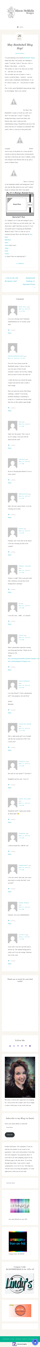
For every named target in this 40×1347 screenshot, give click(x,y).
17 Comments (20, 263)
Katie (6, 242)
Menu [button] (21, 27)
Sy (5, 256)
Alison (7, 245)
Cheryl (7, 253)
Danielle (22, 761)
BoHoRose (8, 240)
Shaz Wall (23, 306)
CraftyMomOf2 (24, 681)
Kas (31, 234)
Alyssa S (22, 934)
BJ (19, 603)
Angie (6, 248)
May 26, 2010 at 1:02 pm (16, 358)
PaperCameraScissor (15, 356)
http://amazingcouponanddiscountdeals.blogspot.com (23, 658)
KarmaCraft (23, 865)
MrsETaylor (23, 494)
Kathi (6, 251)
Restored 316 (32, 1339)
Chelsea (22, 459)
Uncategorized (19, 53)
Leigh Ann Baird (25, 724)
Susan (21, 635)
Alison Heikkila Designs (20, 12)
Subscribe (10, 1134)
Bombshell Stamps (29, 58)
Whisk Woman (24, 902)
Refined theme (21, 1339)
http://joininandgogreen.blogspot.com (19, 661)
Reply (9, 333)
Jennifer (22, 833)
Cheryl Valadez (25, 566)
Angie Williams (25, 798)
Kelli (6, 237)
